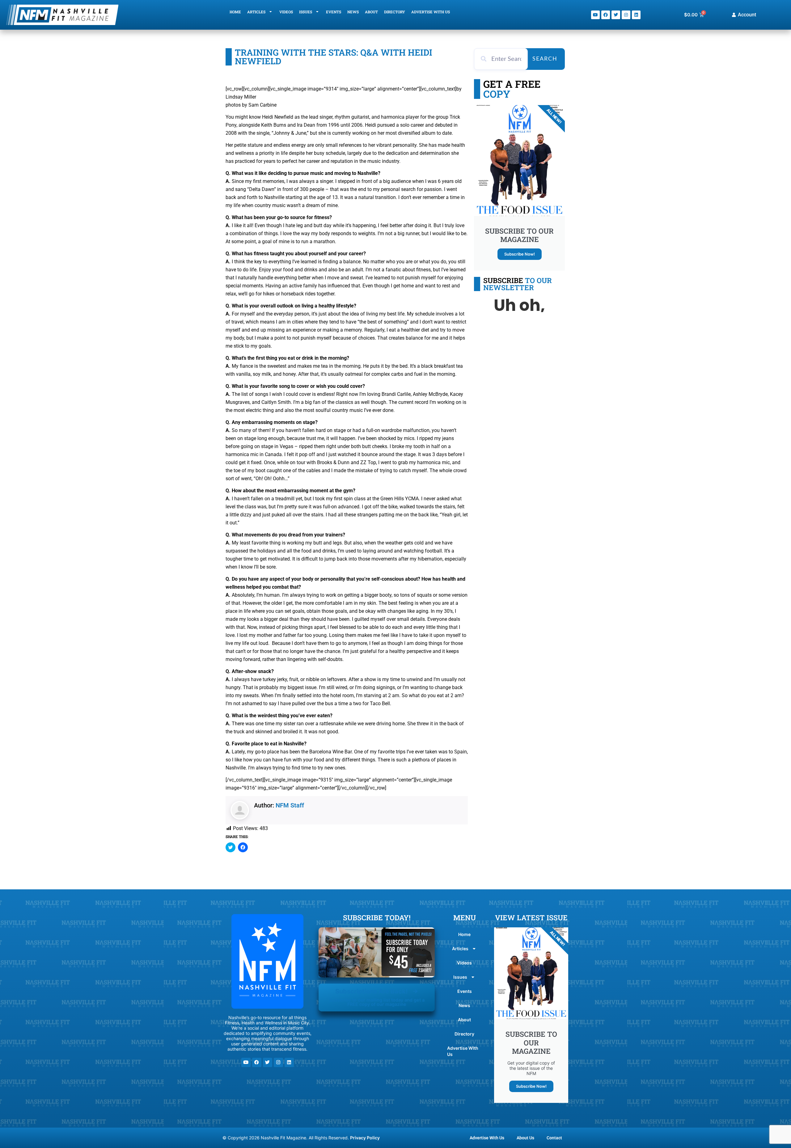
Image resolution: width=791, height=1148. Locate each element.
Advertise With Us (487, 1137)
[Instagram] (626, 15)
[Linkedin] (636, 15)
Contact (554, 1137)
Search (544, 59)
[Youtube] (595, 15)
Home (235, 11)
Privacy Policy (365, 1137)
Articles (256, 11)
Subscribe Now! (519, 254)
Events (333, 11)
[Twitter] (615, 15)
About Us (525, 1137)
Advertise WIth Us (430, 11)
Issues (305, 11)
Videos (286, 11)
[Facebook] (605, 15)
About (371, 11)
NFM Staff (290, 805)
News (353, 11)
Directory (394, 11)
